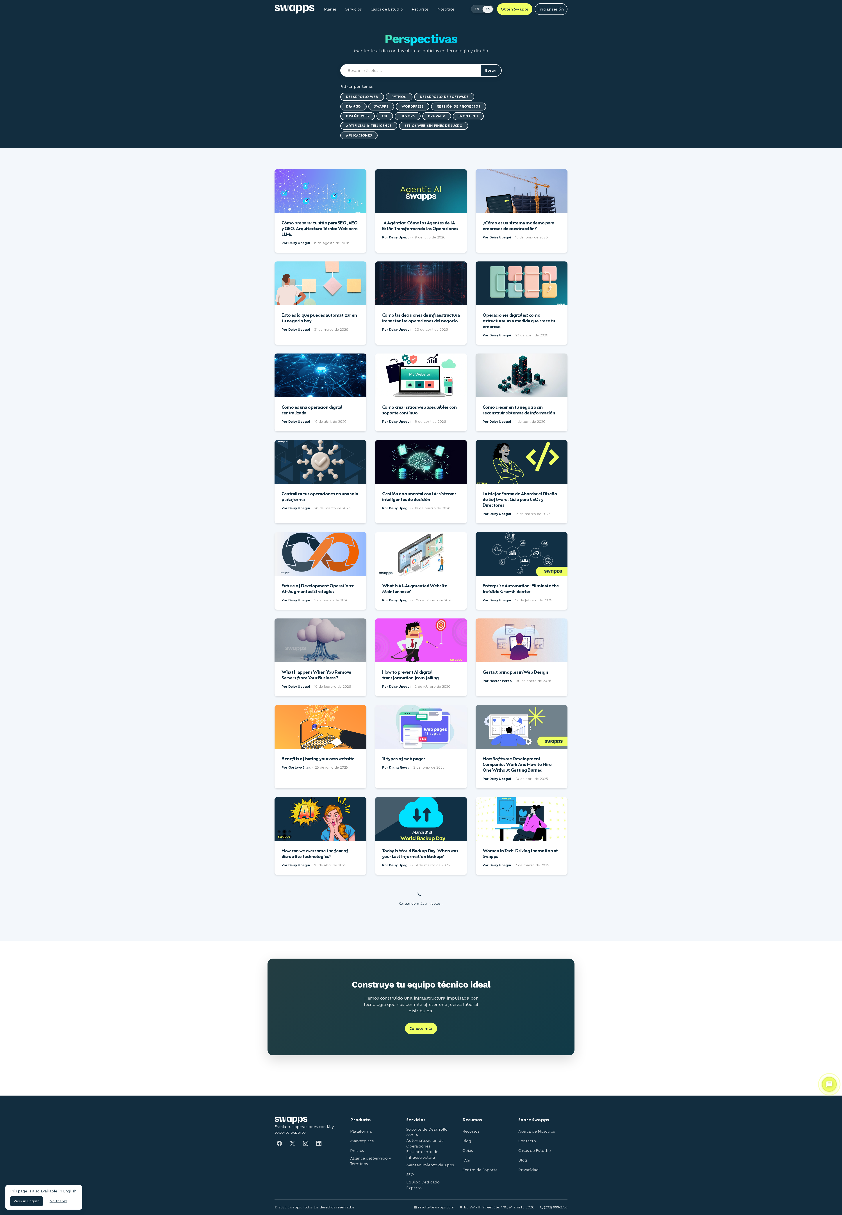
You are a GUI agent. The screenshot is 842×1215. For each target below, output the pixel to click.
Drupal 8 (437, 116)
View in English (26, 1201)
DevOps (407, 116)
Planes (330, 9)
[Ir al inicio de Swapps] (294, 9)
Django (353, 106)
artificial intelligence (369, 126)
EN (477, 9)
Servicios (353, 9)
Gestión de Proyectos (458, 106)
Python (399, 97)
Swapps (381, 106)
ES (488, 9)
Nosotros (446, 9)
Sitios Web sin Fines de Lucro (433, 126)
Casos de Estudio (387, 9)
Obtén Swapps (515, 9)
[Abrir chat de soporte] (829, 1083)
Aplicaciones (359, 135)
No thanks (58, 1201)
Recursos (420, 9)
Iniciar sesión (551, 9)
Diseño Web (357, 116)
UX (384, 116)
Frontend (468, 116)
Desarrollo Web (362, 97)
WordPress (412, 106)
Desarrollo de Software (444, 97)
